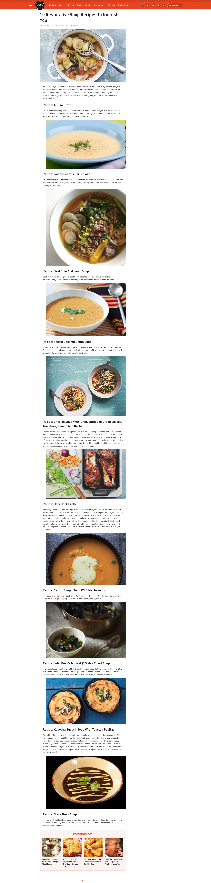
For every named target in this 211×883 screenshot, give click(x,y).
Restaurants (99, 5)
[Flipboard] (148, 5)
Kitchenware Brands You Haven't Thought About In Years (50, 861)
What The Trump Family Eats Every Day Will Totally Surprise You (114, 861)
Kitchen (70, 5)
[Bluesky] (153, 5)
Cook (61, 5)
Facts (79, 5)
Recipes (52, 5)
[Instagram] (142, 5)
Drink (87, 5)
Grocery (111, 5)
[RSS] (163, 5)
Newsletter (176, 5)
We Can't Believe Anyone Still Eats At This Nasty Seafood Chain (70, 862)
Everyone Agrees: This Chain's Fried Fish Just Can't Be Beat (93, 861)
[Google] (158, 5)
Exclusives (123, 5)
